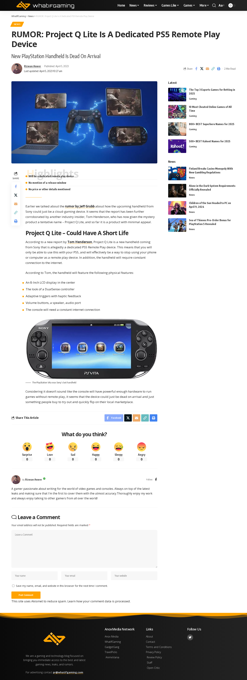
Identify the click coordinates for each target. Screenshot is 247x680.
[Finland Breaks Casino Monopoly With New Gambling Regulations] (177, 173)
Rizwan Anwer (32, 66)
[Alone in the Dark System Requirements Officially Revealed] (177, 190)
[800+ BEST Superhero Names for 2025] (177, 129)
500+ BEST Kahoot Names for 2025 (209, 141)
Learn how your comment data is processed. (99, 601)
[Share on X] (201, 68)
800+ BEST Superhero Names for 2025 (211, 124)
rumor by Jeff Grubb (80, 206)
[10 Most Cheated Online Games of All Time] (177, 112)
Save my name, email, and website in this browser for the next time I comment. (62, 586)
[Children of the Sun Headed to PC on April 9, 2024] (177, 208)
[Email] (207, 68)
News (17, 24)
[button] (214, 5)
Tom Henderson (79, 242)
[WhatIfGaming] (45, 5)
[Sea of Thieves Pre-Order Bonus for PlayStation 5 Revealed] (177, 225)
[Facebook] (156, 479)
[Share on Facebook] (196, 68)
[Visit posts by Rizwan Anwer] (15, 479)
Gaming (193, 98)
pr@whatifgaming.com (68, 672)
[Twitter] (190, 637)
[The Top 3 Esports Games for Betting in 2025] (177, 94)
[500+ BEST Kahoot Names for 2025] (177, 146)
